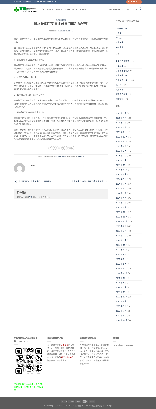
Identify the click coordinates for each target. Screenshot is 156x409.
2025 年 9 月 (121, 146)
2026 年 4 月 (121, 118)
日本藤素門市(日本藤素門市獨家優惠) (88, 181)
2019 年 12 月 (122, 320)
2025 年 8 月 (121, 151)
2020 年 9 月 (121, 301)
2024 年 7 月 (121, 184)
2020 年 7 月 (121, 311)
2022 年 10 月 (122, 250)
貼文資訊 (83, 9)
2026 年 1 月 (121, 132)
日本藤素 (50, 9)
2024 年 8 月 (121, 179)
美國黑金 (59, 9)
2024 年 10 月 (122, 170)
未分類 (119, 85)
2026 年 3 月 (121, 123)
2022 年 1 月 (121, 264)
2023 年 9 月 (121, 226)
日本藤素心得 (121, 76)
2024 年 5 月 (121, 193)
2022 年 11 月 (122, 245)
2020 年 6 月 (121, 316)
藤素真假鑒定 (121, 94)
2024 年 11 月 (122, 165)
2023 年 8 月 (121, 231)
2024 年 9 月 (121, 174)
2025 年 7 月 (121, 156)
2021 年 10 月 (122, 278)
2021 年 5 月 (121, 283)
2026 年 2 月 (121, 127)
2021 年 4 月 (121, 287)
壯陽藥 (67, 9)
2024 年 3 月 (121, 203)
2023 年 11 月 (122, 217)
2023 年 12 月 (122, 212)
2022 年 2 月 (121, 259)
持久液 (74, 9)
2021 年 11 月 (122, 273)
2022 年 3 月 (121, 255)
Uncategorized (122, 28)
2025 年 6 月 (121, 160)
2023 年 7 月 (121, 236)
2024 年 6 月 (121, 189)
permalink (80, 156)
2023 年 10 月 (122, 221)
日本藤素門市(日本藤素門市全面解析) (34, 181)
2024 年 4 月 (121, 198)
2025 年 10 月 (122, 142)
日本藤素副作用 (122, 71)
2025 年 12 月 (122, 137)
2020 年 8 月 (121, 306)
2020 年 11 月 (122, 292)
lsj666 (70, 31)
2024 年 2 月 (121, 207)
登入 (31, 197)
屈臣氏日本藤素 (61, 20)
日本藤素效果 (121, 80)
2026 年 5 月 (121, 113)
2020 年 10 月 (122, 297)
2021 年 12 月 (122, 269)
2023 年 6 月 (121, 240)
